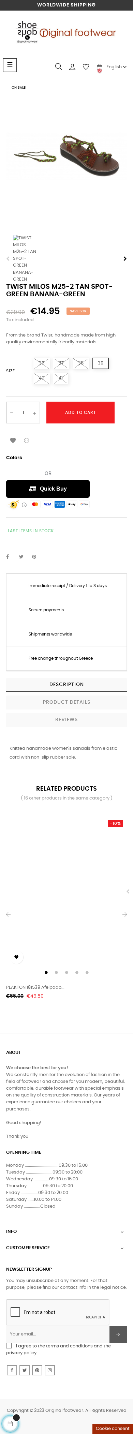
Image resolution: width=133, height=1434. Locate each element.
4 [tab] (76, 972)
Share (11, 557)
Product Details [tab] (66, 702)
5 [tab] (87, 972)
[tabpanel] (66, 891)
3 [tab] (66, 972)
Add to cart (80, 412)
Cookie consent (113, 1428)
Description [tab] (66, 684)
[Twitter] (24, 1370)
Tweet (24, 557)
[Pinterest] (37, 1370)
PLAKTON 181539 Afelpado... (35, 987)
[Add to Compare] (26, 439)
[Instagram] (49, 1370)
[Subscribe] (118, 1334)
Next (125, 258)
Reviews (66, 719)
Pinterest (37, 557)
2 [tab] (56, 972)
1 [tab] (46, 972)
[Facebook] (12, 1370)
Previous (7, 258)
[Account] (72, 66)
